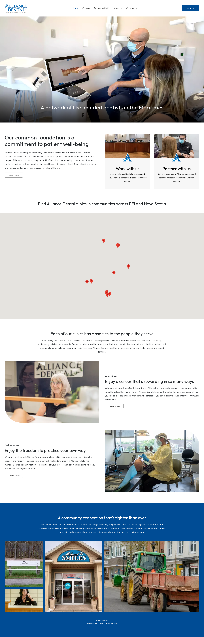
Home (75, 8)
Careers (86, 8)
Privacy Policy (102, 620)
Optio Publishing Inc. (107, 623)
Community (131, 8)
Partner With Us (101, 8)
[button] (107, 295)
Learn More (13, 175)
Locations (191, 8)
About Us (118, 8)
